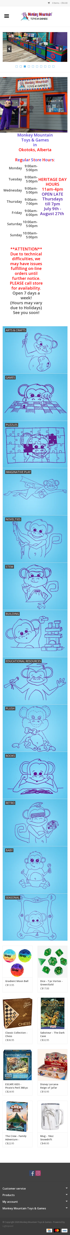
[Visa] (63, 1230)
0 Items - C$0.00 (59, 3)
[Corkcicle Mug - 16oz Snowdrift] (52, 1116)
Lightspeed (8, 1226)
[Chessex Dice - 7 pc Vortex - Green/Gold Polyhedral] (52, 961)
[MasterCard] (56, 1230)
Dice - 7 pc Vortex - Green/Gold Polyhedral (51, 982)
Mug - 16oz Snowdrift (47, 1137)
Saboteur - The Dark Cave (52, 1034)
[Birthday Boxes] (35, 47)
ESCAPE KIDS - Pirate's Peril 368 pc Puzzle (16, 1086)
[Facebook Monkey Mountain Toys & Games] (32, 1173)
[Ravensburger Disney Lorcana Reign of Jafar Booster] (52, 1065)
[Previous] (9, 48)
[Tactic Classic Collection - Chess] (17, 1013)
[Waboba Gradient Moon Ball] (17, 961)
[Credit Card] (49, 1230)
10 (53, 66)
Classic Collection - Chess (16, 1034)
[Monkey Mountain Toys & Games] (41, 16)
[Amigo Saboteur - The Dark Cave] (52, 1013)
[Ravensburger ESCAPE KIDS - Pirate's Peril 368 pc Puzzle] (17, 1065)
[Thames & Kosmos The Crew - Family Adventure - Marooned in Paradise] (17, 1116)
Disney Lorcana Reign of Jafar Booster (49, 1086)
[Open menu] (6, 15)
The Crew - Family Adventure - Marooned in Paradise (16, 1137)
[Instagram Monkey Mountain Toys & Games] (38, 1173)
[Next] (60, 48)
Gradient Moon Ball (16, 981)
